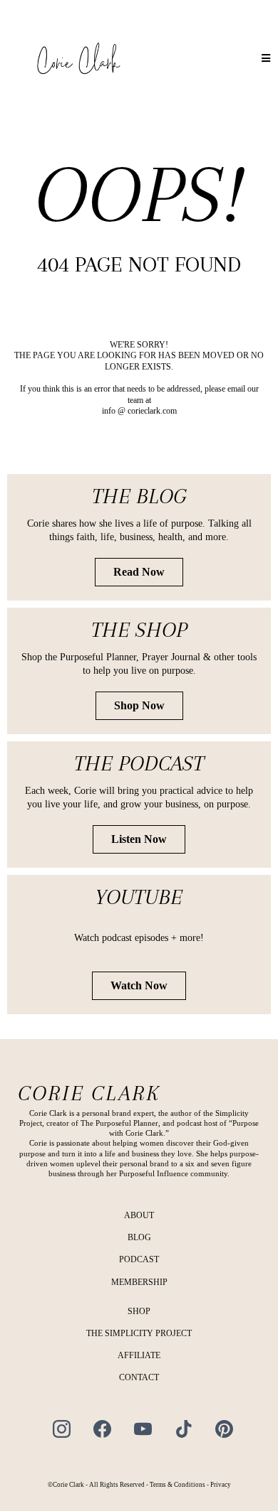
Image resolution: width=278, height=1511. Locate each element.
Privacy (220, 1484)
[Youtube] (143, 1429)
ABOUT (139, 1215)
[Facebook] (102, 1429)
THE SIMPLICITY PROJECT (139, 1333)
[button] (266, 58)
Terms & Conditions (177, 1484)
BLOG (139, 1237)
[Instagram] (61, 1429)
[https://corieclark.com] (78, 59)
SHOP (139, 1311)
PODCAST (139, 1259)
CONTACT (139, 1377)
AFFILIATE (139, 1355)
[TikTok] (183, 1429)
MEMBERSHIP (139, 1282)
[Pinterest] (224, 1429)
